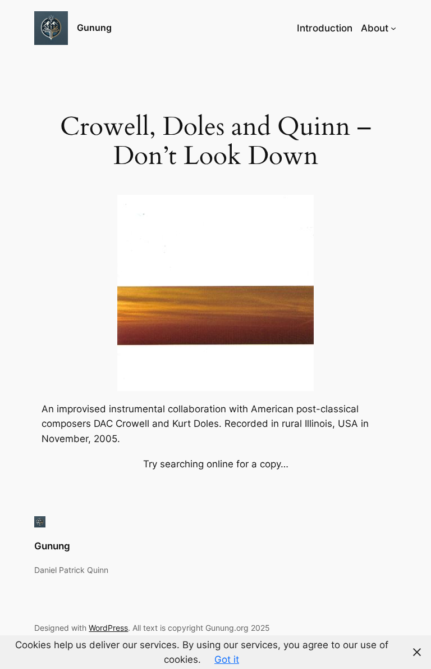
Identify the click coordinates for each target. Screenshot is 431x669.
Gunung (94, 27)
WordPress (108, 627)
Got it (226, 659)
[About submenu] (393, 28)
